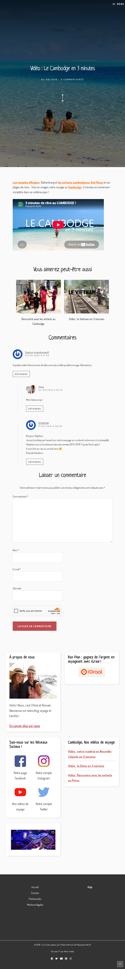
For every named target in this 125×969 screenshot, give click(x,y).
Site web (17, 588)
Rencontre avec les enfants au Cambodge (38, 321)
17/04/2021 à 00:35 (50, 426)
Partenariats (35, 898)
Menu (120, 4)
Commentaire (20, 496)
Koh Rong (97, 182)
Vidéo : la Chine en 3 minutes (86, 766)
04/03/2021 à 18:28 (50, 390)
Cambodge (75, 187)
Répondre (21, 374)
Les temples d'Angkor (26, 182)
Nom (16, 550)
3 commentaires (72, 79)
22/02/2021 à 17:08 (37, 355)
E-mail (17, 569)
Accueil (35, 887)
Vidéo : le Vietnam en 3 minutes (86, 319)
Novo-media (69, 951)
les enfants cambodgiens (74, 182)
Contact (35, 893)
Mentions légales (35, 904)
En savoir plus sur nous (24, 726)
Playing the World (84, 944)
